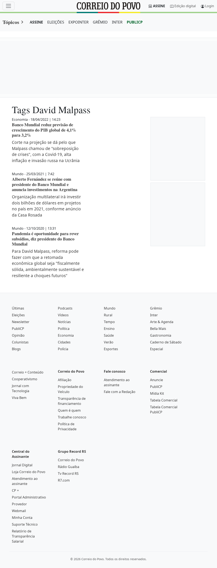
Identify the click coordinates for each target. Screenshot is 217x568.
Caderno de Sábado (166, 342)
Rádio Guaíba (68, 466)
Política (64, 328)
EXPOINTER (78, 22)
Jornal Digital (22, 465)
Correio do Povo (71, 460)
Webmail (19, 510)
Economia (66, 335)
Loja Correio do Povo (28, 471)
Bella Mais (158, 328)
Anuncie (156, 380)
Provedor (19, 504)
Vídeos (63, 315)
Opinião (18, 335)
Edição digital (185, 6)
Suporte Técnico (25, 524)
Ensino (109, 328)
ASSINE (36, 22)
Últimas (18, 308)
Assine (159, 6)
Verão (108, 342)
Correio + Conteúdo (27, 372)
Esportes (111, 349)
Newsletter (20, 321)
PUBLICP (135, 22)
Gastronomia (160, 335)
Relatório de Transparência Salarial (23, 536)
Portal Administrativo (29, 497)
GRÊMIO (100, 22)
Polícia (63, 349)
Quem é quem (69, 410)
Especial (156, 349)
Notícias (64, 321)
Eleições (18, 315)
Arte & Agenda (161, 321)
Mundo (109, 308)
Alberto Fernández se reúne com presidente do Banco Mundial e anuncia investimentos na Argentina (44, 184)
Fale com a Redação (119, 391)
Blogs (16, 349)
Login (209, 6)
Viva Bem (19, 397)
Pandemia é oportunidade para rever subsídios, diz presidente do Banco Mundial (45, 238)
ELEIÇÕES (55, 22)
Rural (108, 315)
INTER (117, 22)
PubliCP (18, 328)
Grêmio (156, 308)
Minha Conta (22, 517)
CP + (15, 490)
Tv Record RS (68, 473)
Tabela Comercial (163, 400)
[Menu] (8, 6)
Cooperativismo (24, 379)
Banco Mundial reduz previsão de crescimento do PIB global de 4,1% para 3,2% (44, 129)
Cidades (64, 342)
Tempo (109, 321)
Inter (154, 315)
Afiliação (64, 380)
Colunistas (20, 342)
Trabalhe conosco (72, 417)
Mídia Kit (157, 393)
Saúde (109, 335)
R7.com (64, 480)
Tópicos (11, 22)
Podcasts (65, 308)
